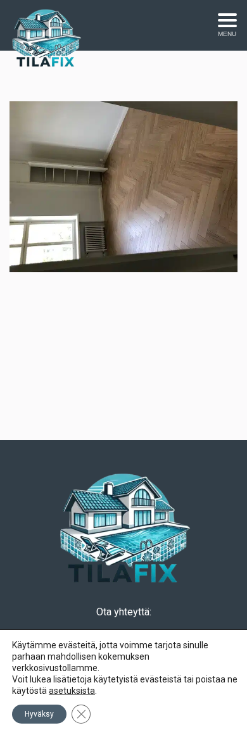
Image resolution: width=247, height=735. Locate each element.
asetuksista (72, 691)
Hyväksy (39, 714)
